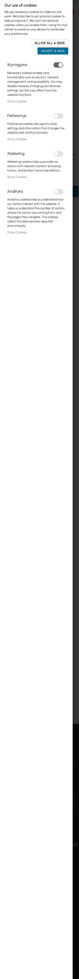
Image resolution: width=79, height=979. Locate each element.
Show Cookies (17, 101)
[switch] (58, 65)
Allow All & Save (49, 43)
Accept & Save (53, 51)
